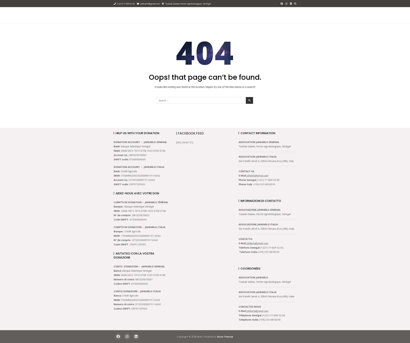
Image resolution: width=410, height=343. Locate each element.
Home (164, 11)
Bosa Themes (225, 336)
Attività (194, 11)
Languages (168, 19)
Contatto (251, 11)
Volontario (214, 11)
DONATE (288, 15)
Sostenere (234, 11)
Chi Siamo (178, 11)
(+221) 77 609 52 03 (126, 3)
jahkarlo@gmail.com (150, 3)
